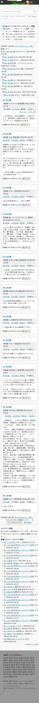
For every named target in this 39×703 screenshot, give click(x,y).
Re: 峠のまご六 (10, 631)
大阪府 (18, 667)
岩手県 (16, 658)
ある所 (5, 676)
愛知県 (28, 665)
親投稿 (22, 140)
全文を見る (18, 39)
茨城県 (11, 660)
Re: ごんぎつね (10, 542)
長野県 (13, 665)
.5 (22, 112)
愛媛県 (14, 672)
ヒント (34, 16)
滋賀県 (7, 667)
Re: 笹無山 (8, 628)
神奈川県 (12, 662)
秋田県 (26, 658)
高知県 (19, 672)
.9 (31, 112)
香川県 (9, 672)
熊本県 (9, 674)
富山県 (23, 662)
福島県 (5, 660)
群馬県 (21, 660)
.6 (24, 112)
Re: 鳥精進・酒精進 (11, 563)
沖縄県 (32, 674)
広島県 (25, 669)
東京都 (5, 662)
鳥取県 (9, 669)
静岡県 (23, 665)
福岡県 (25, 672)
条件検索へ (28, 522)
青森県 (11, 658)
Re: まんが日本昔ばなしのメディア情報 (19, 545)
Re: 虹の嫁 (10, 51)
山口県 (30, 669)
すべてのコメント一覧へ (24, 46)
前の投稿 (6, 140)
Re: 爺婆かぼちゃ (10, 639)
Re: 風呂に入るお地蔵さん (14, 634)
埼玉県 (26, 660)
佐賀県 (30, 672)
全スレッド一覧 (32, 644)
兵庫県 (23, 667)
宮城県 (21, 658)
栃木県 (16, 660)
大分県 (14, 674)
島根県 (14, 669)
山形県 (32, 658)
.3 (35, 109)
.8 (29, 112)
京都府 (13, 667)
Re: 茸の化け (9, 587)
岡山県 (19, 669)
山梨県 (7, 665)
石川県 (28, 662)
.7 (27, 112)
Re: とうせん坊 (10, 626)
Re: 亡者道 (8, 561)
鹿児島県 (26, 674)
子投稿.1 (30, 109)
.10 (33, 112)
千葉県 (32, 660)
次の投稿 (15, 109)
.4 (20, 112)
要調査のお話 (13, 676)
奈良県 (28, 667)
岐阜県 (18, 665)
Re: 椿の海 (8, 592)
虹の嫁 (4, 26)
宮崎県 (19, 674)
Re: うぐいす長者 (10, 589)
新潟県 (17, 662)
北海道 (5, 658)
